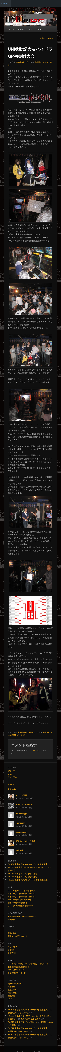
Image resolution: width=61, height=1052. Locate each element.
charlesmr (20, 822)
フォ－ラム (12, 777)
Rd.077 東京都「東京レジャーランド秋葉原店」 (28, 879)
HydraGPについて (15, 983)
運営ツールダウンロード (17, 936)
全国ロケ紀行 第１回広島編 (19, 899)
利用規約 (11, 995)
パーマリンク (22, 735)
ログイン (5, 3)
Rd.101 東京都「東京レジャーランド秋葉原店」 (28, 864)
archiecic (20, 850)
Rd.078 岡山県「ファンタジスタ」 (23, 876)
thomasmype (21, 813)
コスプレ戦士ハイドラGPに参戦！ (21, 890)
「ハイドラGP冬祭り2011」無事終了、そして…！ (28, 963)
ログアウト (12, 953)
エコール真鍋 (21, 795)
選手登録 (11, 986)
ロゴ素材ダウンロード (17, 972)
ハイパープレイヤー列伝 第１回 (21, 893)
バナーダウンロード (16, 969)
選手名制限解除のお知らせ (18, 966)
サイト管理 (12, 947)
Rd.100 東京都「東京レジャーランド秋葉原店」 (28, 1034)
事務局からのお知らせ (26, 732)
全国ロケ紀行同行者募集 (17, 902)
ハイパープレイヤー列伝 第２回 (21, 896)
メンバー (11, 774)
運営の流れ (12, 933)
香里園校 (11, 919)
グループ (11, 771)
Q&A (10, 998)
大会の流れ (12, 992)
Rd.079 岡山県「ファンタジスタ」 (23, 873)
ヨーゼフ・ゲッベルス (25, 804)
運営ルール (12, 989)
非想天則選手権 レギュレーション (22, 916)
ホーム (11, 29)
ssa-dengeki (21, 832)
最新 (9, 789)
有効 (14, 789)
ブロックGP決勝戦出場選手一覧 (20, 905)
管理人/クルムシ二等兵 (25, 841)
